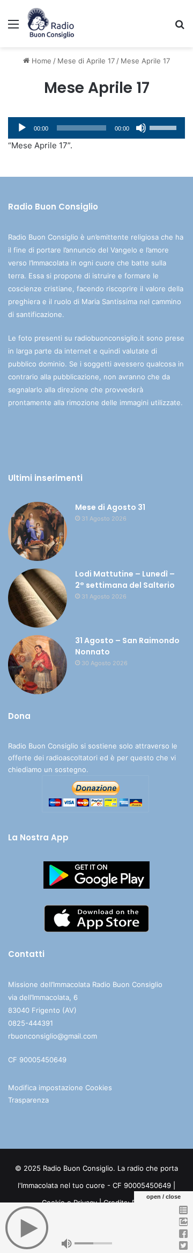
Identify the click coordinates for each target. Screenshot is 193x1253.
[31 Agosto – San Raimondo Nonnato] (37, 664)
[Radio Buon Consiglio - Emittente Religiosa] (51, 24)
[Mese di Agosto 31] (37, 531)
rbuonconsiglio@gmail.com (52, 1036)
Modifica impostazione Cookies (60, 1087)
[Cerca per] (179, 28)
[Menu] (13, 28)
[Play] (22, 128)
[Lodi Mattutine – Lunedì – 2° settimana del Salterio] (37, 598)
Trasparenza (28, 1100)
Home (40, 60)
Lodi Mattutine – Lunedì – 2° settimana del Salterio (125, 579)
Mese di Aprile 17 (86, 60)
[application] (96, 128)
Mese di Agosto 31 (110, 507)
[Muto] (141, 128)
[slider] (165, 126)
